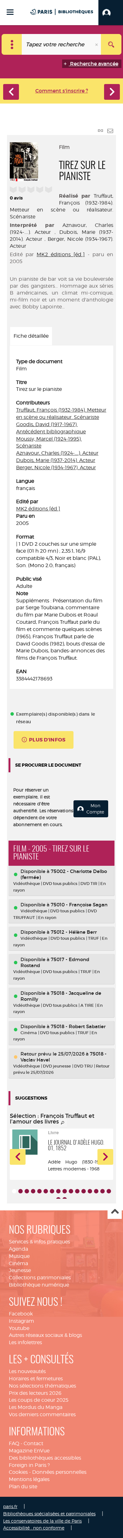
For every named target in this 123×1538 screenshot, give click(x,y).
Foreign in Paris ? (29, 1465)
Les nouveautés (27, 1371)
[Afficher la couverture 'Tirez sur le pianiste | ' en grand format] (24, 161)
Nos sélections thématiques (42, 1386)
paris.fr (10, 1506)
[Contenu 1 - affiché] (14, 1191)
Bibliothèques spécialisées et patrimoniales (49, 1513)
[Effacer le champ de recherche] (97, 44)
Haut (115, 1212)
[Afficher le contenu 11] (77, 1191)
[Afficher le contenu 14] (96, 1191)
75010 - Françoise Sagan (79, 905)
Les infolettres (25, 1342)
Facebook (21, 1314)
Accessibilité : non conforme (33, 1527)
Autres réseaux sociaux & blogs (45, 1335)
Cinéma (18, 1263)
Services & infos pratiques (39, 1242)
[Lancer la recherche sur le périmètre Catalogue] (111, 44)
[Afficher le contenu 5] (39, 1191)
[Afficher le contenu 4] (33, 1191)
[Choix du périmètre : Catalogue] (12, 44)
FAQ (14, 1443)
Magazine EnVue (29, 1451)
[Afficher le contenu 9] (64, 1191)
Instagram (21, 1321)
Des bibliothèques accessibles (45, 1458)
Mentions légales (29, 1479)
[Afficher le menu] (10, 12)
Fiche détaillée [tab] (31, 336)
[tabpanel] (61, 520)
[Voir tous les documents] (63, 1123)
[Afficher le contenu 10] (71, 1191)
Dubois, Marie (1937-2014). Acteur (55, 460)
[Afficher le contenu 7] (52, 1191)
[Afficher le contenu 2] (20, 1191)
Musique (19, 1256)
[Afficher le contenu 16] (109, 1191)
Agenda (18, 1249)
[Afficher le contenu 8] (58, 1191)
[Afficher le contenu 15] (102, 1191)
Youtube (19, 1328)
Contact (33, 1443)
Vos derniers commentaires (42, 1414)
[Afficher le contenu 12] (83, 1191)
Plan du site (23, 1487)
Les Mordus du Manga (35, 1407)
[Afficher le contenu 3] (27, 1191)
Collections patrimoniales (40, 1278)
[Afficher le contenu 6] (46, 1191)
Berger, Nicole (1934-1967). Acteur (56, 467)
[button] (110, 12)
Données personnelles (59, 1472)
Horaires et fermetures (36, 1379)
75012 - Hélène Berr (74, 932)
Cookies (18, 1472)
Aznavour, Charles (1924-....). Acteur (57, 453)
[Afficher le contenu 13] (90, 1191)
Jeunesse (20, 1270)
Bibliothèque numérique (39, 1285)
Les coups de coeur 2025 (38, 1400)
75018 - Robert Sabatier (78, 1026)
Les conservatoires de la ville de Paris (42, 1521)
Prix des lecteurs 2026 (35, 1393)
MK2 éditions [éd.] (61, 254)
